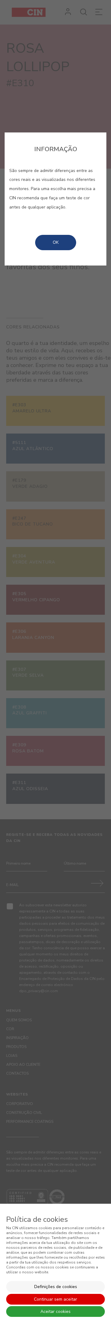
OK (56, 242)
